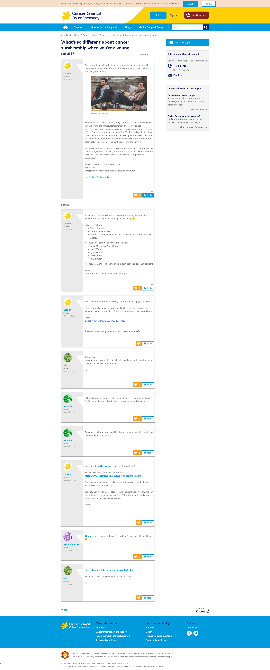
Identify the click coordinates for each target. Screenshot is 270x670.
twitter (195, 633)
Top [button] (65, 609)
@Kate (88, 536)
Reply (149, 195)
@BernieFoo (105, 466)
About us (100, 627)
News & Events (99, 35)
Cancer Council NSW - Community (81, 16)
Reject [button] (208, 3)
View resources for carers (192, 127)
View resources (197, 109)
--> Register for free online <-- (99, 177)
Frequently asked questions (159, 635)
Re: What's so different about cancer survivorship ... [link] (134, 35)
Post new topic (182, 42)
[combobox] (190, 27)
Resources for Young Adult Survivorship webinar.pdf (112, 331)
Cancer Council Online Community (78, 625)
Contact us (192, 627)
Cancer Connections (62, 35)
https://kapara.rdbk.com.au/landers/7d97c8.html (109, 570)
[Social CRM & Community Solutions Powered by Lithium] (202, 610)
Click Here (136, 3)
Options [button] (142, 54)
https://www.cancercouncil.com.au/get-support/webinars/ (113, 475)
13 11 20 (179, 66)
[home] (65, 27)
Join (158, 15)
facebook (189, 633)
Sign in (173, 15)
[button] (190, 4)
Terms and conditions (106, 640)
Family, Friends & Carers (77, 35)
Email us (177, 75)
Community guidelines (156, 640)
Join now (150, 627)
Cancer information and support (111, 631)
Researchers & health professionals (113, 635)
